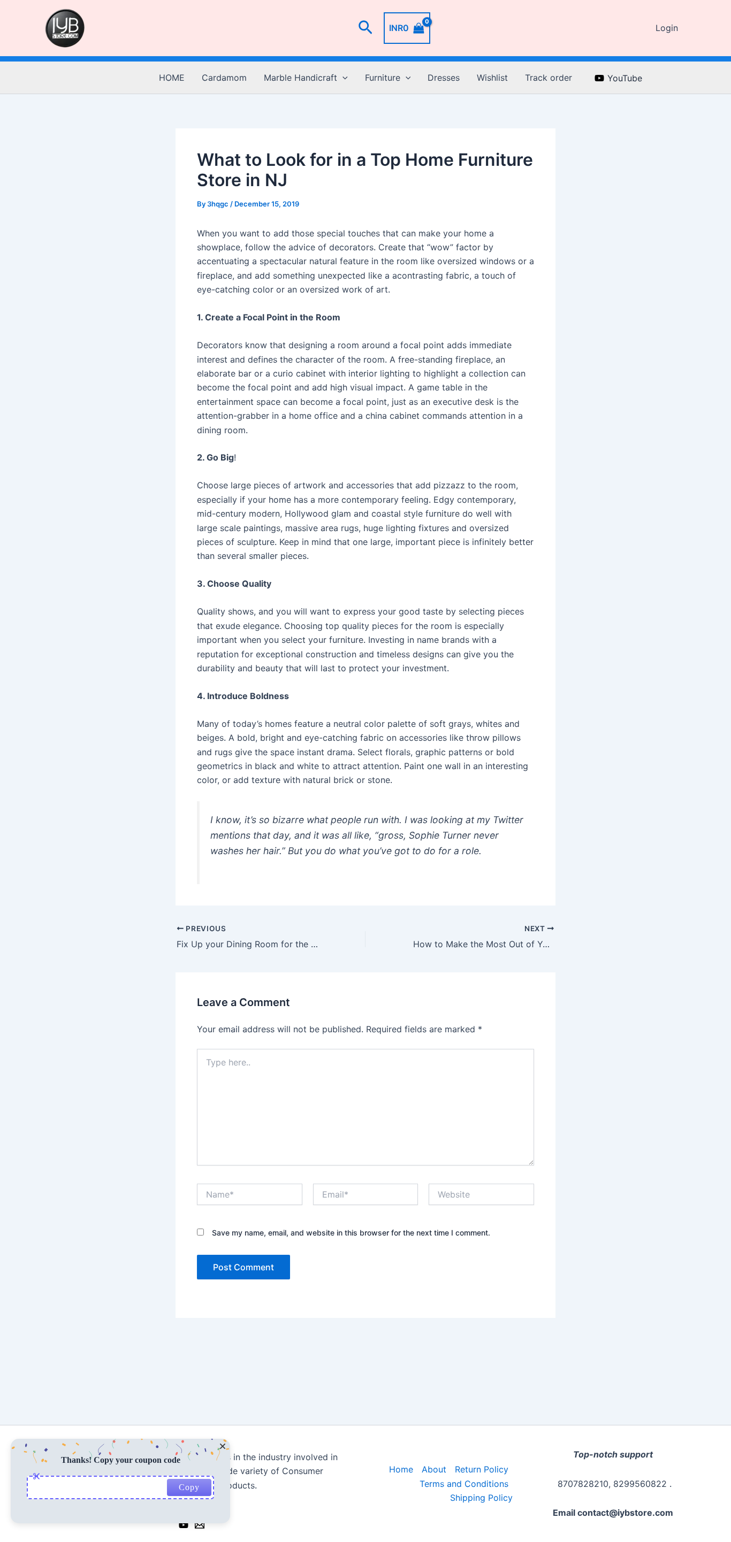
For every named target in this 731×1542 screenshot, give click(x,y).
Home (401, 1469)
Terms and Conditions (464, 1483)
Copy (189, 1487)
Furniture (382, 77)
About (434, 1469)
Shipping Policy (481, 1497)
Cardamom (224, 77)
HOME (172, 77)
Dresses (444, 77)
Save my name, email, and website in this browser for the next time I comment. (351, 1232)
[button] (365, 28)
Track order (548, 77)
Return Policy (481, 1469)
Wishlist (492, 77)
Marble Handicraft (300, 77)
